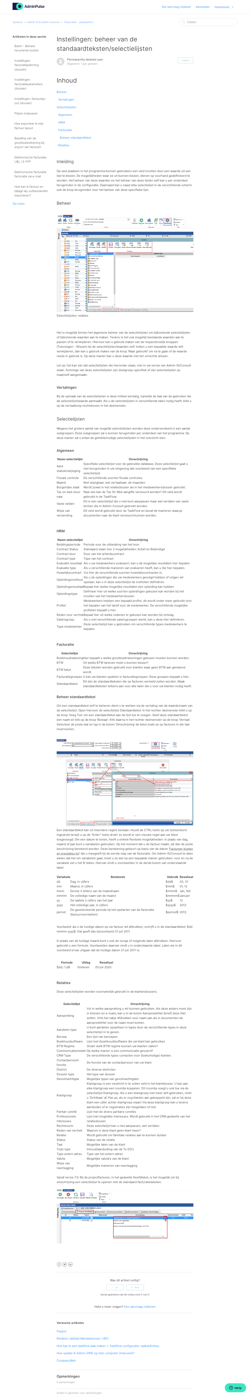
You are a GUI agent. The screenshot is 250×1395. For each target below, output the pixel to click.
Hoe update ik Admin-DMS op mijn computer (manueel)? (96, 1353)
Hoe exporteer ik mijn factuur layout (29, 126)
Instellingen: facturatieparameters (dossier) (28, 84)
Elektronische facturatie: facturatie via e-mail (30, 174)
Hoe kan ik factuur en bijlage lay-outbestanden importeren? (31, 191)
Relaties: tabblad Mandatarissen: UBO (82, 1338)
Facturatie (65, 130)
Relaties (63, 145)
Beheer (62, 92)
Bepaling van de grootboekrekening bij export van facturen (29, 142)
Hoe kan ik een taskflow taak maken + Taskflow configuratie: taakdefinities (108, 1346)
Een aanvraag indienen (176, 6)
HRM (61, 122)
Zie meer (18, 203)
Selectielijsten (66, 107)
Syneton (17, 22)
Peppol (61, 1331)
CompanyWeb (66, 1360)
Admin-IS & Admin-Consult (43, 22)
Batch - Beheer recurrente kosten (26, 48)
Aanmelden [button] (203, 6)
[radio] (115, 1287)
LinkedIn (70, 1264)
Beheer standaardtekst (75, 137)
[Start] (28, 9)
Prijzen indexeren (26, 113)
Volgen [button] (185, 60)
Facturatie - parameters (78, 22)
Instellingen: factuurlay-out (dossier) (30, 101)
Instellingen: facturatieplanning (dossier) (26, 65)
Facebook (59, 1264)
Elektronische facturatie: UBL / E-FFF (30, 159)
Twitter (64, 1264)
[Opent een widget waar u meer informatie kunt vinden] (235, 1388)
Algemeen (65, 115)
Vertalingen (66, 99)
